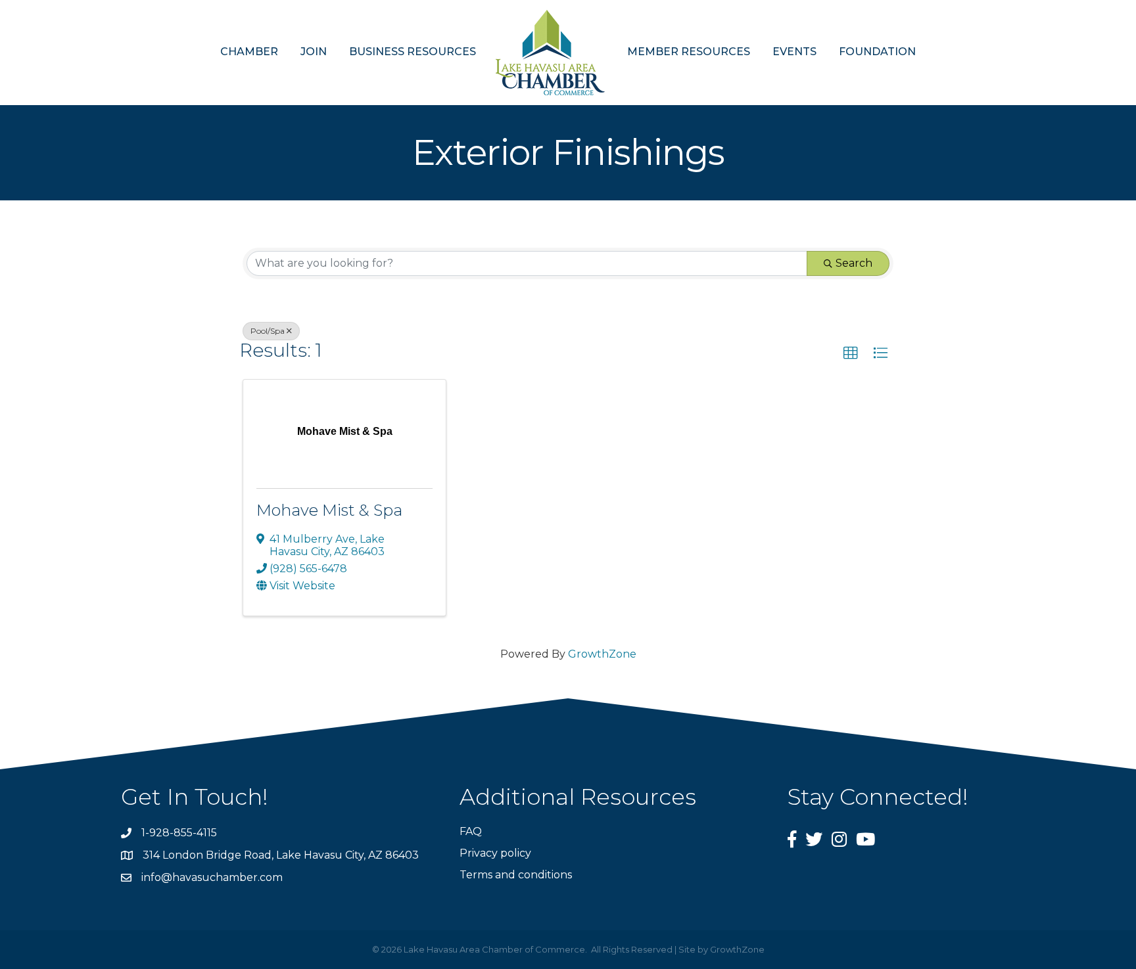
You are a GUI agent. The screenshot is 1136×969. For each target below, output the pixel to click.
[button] (851, 353)
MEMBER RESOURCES (688, 51)
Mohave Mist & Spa (329, 510)
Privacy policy (495, 853)
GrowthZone (602, 654)
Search (854, 263)
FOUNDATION (877, 51)
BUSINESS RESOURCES (412, 51)
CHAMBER (249, 51)
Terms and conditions (516, 874)
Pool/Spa (267, 331)
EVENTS (794, 51)
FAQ (471, 831)
